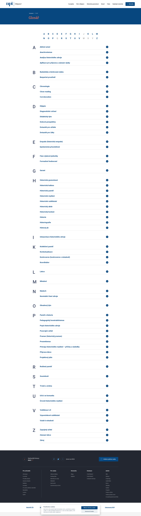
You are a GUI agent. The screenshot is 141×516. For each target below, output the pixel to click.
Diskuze (107, 476)
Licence (24, 492)
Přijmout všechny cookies (89, 507)
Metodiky (131, 4)
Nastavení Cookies (89, 511)
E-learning (108, 478)
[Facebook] (54, 459)
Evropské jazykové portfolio (112, 496)
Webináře (52, 481)
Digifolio (73, 476)
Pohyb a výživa (109, 492)
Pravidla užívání (26, 478)
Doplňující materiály (118, 4)
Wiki (107, 474)
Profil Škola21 (90, 474)
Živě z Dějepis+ (80, 4)
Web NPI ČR (29, 507)
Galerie (107, 487)
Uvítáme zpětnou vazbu (109, 459)
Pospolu (107, 490)
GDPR (24, 494)
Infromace (25, 474)
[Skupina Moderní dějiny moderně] (63, 459)
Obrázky (108, 485)
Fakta (108, 4)
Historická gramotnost (93, 4)
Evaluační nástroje (91, 478)
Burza (107, 483)
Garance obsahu (26, 481)
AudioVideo (108, 481)
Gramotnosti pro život (55, 485)
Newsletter (25, 490)
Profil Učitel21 (90, 476)
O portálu (25, 476)
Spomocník (53, 483)
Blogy (72, 474)
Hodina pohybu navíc (110, 494)
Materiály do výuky (54, 478)
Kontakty (25, 485)
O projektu (71, 4)
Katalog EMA (53, 476)
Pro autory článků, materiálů (29, 487)
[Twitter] (58, 459)
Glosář (103, 4)
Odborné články (54, 474)
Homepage (31, 13)
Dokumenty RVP (110, 507)
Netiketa (25, 483)
